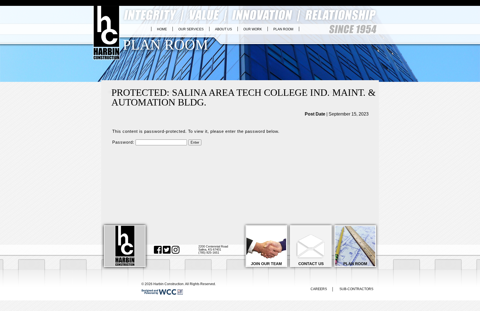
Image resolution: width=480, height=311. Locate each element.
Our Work (252, 29)
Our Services (191, 29)
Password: (124, 142)
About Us (223, 29)
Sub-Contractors (356, 289)
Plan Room (283, 29)
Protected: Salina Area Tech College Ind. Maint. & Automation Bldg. (243, 97)
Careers (319, 289)
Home (162, 29)
